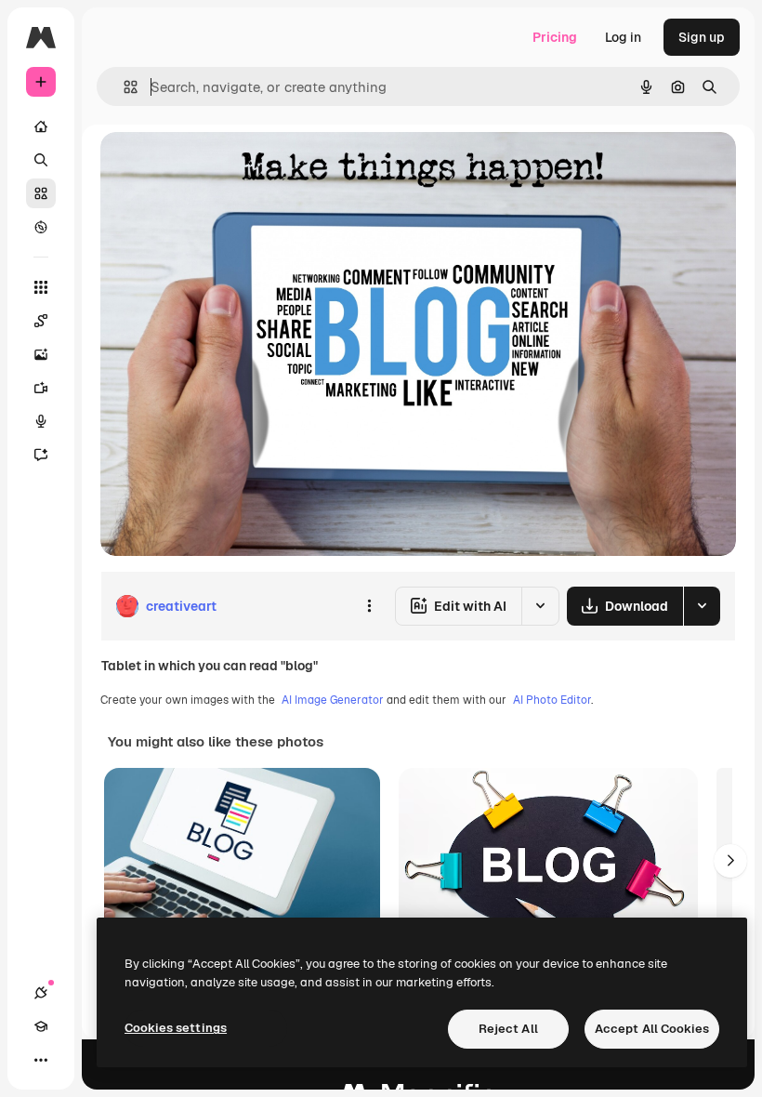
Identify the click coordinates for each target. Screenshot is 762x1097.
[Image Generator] (41, 354)
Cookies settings (176, 1028)
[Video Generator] (41, 388)
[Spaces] (41, 321)
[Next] (730, 861)
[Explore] (41, 227)
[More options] (369, 606)
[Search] (41, 160)
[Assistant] (41, 454)
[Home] (41, 126)
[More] (41, 1060)
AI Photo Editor (552, 700)
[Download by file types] (701, 606)
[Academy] (41, 1026)
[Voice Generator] (41, 421)
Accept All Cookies (652, 1029)
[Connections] (41, 993)
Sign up (701, 37)
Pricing (554, 37)
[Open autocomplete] (123, 87)
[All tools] (41, 287)
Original (219, 167)
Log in (623, 37)
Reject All (508, 1029)
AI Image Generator (333, 700)
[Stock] (41, 193)
